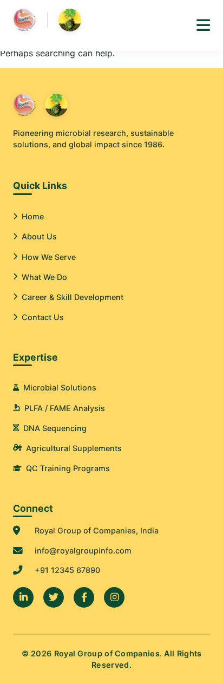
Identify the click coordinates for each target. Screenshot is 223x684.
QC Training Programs (68, 468)
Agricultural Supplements (74, 448)
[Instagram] (114, 597)
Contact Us (43, 317)
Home (33, 216)
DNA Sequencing (55, 428)
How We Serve (49, 257)
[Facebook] (84, 597)
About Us (39, 236)
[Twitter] (53, 597)
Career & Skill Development (72, 297)
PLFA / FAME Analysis (64, 408)
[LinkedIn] (23, 597)
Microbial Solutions (59, 387)
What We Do (44, 277)
